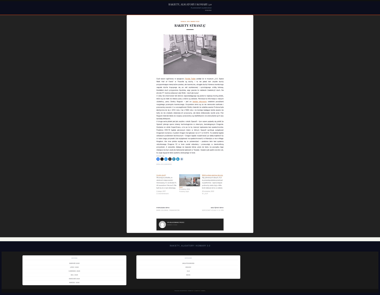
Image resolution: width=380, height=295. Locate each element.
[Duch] (189, 180)
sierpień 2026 (74, 263)
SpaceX (188, 267)
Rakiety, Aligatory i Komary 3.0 (190, 4)
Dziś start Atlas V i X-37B (213, 210)
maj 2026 (74, 275)
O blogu (208, 10)
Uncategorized (188, 263)
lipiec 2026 (74, 267)
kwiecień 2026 (74, 278)
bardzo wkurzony (200, 102)
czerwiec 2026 (74, 271)
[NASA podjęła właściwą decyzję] (213, 185)
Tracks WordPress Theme (183, 290)
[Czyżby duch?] (167, 185)
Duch (181, 187)
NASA (188, 275)
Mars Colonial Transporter (168, 210)
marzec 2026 (74, 282)
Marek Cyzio (195, 21)
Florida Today (190, 79)
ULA (188, 271)
